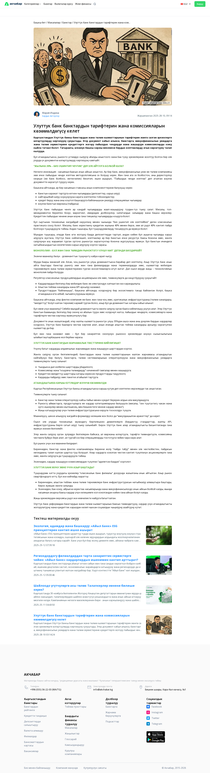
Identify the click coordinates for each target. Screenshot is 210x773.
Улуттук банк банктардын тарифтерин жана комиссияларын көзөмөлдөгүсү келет (120, 22)
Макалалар (54, 22)
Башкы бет (40, 22)
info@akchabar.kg (103, 689)
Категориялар (31, 4)
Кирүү (200, 4)
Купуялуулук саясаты (95, 767)
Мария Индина (50, 112)
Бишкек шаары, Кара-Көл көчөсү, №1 (165, 689)
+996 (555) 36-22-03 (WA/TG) (45, 689)
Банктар (67, 22)
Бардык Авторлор (50, 116)
